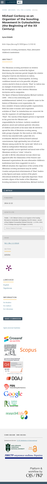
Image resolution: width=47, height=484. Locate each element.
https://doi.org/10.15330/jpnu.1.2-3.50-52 (21, 44)
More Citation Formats (14, 228)
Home (4, 10)
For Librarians (8, 309)
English (6, 285)
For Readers (7, 302)
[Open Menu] (2, 2)
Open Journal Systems (11, 328)
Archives (12, 10)
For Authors (7, 306)
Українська (7, 288)
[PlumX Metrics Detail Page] (8, 267)
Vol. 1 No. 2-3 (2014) (24, 10)
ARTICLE (8, 190)
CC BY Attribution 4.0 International (27, 440)
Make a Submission (13, 319)
